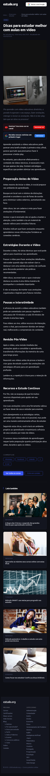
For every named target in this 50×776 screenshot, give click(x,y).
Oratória (29, 746)
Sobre (5, 745)
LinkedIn (32, 459)
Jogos (28, 738)
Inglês (28, 732)
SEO (27, 757)
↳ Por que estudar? (11, 727)
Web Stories (7, 719)
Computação (30, 713)
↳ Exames (8, 737)
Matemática (30, 741)
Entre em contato (33, 473)
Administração (31, 710)
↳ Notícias (8, 724)
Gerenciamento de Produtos (36, 727)
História (29, 730)
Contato (6, 748)
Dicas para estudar (12, 15)
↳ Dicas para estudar (12, 729)
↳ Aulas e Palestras (11, 734)
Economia (29, 721)
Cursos (5, 710)
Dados (28, 716)
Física (28, 724)
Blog (5, 721)
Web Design (30, 763)
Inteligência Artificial (33, 735)
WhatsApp (8, 459)
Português (30, 749)
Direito (28, 719)
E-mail (7, 464)
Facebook (20, 459)
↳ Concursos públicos (12, 740)
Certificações (8, 713)
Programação (31, 752)
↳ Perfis (7, 732)
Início (5, 15)
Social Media (30, 760)
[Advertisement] (25, 57)
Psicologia (29, 754)
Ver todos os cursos (13, 473)
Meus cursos (7, 716)
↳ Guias (7, 742)
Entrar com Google (38, 4)
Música (28, 743)
